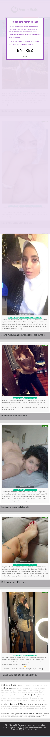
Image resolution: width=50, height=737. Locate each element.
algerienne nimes (13, 706)
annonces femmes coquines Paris (27, 713)
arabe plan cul (17, 700)
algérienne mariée (11, 708)
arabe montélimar (13, 690)
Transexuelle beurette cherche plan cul (19, 675)
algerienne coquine (7, 700)
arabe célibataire (10, 684)
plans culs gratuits (35, 716)
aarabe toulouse (38, 698)
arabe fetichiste (32, 692)
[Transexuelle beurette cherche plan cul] (25, 623)
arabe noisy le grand (27, 698)
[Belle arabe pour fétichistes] (25, 540)
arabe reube (25, 697)
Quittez (25, 56)
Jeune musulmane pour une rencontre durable (23, 335)
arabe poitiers (41, 700)
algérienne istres (19, 695)
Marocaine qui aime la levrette (15, 507)
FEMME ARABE (11, 725)
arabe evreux (23, 685)
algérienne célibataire (35, 697)
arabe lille (34, 700)
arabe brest (17, 698)
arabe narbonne (24, 690)
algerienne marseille (32, 703)
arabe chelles (15, 692)
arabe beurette (31, 708)
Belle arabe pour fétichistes (13, 582)
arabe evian (40, 692)
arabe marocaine (9, 687)
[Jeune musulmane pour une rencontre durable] (25, 275)
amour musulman (6, 692)
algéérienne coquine (7, 695)
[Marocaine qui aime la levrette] (25, 457)
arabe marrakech (37, 688)
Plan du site (25, 731)
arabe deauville (21, 708)
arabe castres (17, 697)
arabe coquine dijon (34, 690)
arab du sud (34, 706)
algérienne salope (42, 685)
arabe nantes (23, 692)
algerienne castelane (24, 688)
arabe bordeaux (25, 700)
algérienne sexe (41, 708)
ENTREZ (25, 50)
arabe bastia (10, 698)
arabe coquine (11, 703)
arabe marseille (31, 685)
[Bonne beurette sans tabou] (25, 371)
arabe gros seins (32, 694)
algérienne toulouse (25, 706)
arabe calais (43, 690)
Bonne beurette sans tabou (14, 415)
